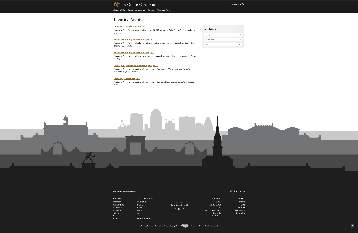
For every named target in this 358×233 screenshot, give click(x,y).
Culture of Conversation (136, 10)
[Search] (240, 44)
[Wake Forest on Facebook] (175, 209)
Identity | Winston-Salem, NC (130, 26)
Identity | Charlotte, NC (127, 78)
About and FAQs (119, 10)
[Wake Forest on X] (179, 209)
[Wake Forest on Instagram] (183, 209)
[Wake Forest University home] (116, 4)
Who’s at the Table (163, 10)
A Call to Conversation (141, 4)
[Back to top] (352, 226)
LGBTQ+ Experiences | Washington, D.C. (136, 65)
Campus (151, 10)
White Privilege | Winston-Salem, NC (134, 39)
